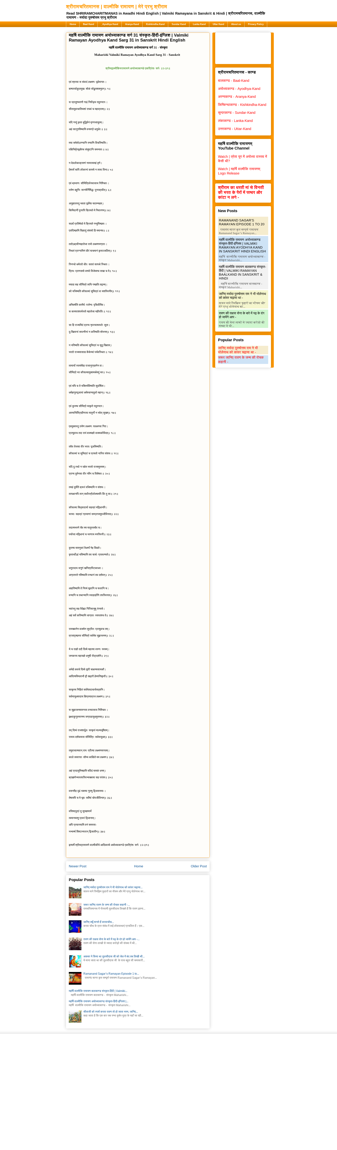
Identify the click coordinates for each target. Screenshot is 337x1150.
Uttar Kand (218, 24)
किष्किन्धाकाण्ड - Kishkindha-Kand (242, 105)
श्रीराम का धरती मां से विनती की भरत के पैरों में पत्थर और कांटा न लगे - (241, 192)
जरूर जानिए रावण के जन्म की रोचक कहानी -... (106, 904)
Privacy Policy (256, 24)
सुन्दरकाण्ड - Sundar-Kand (236, 113)
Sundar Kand (179, 24)
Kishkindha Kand (155, 24)
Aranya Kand (132, 24)
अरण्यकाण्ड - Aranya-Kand (237, 97)
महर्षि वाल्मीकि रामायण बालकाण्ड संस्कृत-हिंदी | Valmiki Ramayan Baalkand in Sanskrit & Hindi (242, 272)
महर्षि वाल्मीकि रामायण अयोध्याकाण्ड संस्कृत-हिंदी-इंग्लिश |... (98, 1001)
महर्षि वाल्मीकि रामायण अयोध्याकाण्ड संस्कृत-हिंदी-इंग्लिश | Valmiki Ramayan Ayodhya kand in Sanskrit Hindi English (242, 245)
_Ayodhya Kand (109, 24)
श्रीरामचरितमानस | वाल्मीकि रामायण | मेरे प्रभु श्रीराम (116, 6)
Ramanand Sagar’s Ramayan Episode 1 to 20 (242, 222)
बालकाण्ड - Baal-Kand (233, 80)
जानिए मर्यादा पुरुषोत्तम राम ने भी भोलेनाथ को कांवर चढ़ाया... (113, 887)
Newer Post (77, 866)
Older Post (199, 866)
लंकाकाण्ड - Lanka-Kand (235, 121)
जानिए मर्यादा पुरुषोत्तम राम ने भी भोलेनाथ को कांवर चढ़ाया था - (242, 296)
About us (236, 24)
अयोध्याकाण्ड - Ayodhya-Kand (239, 89)
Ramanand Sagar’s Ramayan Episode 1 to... (111, 973)
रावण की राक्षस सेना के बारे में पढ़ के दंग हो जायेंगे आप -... (111, 939)
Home (73, 24)
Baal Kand (88, 24)
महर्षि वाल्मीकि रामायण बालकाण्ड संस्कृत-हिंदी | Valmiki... (98, 990)
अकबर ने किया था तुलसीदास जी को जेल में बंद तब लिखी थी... (114, 956)
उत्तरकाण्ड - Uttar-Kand (234, 129)
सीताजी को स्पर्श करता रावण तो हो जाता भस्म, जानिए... (110, 1011)
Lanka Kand (199, 24)
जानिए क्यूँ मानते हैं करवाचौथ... (98, 921)
